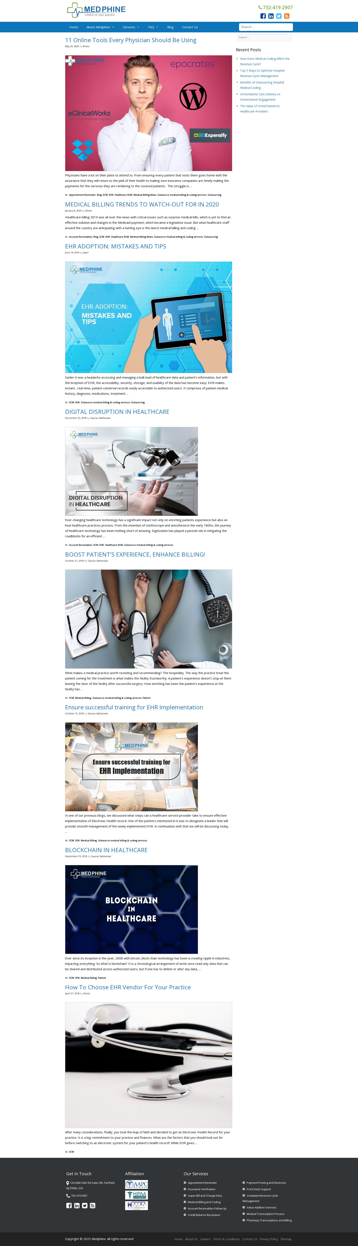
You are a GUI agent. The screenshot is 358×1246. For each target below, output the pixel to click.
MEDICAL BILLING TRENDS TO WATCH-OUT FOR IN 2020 (142, 204)
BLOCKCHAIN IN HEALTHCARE (106, 850)
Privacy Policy (269, 1239)
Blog (170, 27)
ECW (105, 194)
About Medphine (98, 27)
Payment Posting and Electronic (266, 1183)
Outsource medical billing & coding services (181, 194)
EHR (111, 194)
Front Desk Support (259, 1189)
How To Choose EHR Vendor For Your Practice (128, 987)
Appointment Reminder (82, 194)
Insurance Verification (201, 1189)
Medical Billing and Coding (204, 1202)
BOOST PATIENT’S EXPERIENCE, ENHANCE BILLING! (135, 554)
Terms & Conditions (226, 1239)
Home (73, 27)
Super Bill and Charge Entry (205, 1195)
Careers (205, 1239)
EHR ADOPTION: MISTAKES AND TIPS (115, 246)
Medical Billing (83, 697)
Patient (146, 697)
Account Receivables (80, 236)
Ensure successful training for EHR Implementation (134, 707)
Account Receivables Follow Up (207, 1208)
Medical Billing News (145, 194)
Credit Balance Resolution (204, 1215)
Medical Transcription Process (265, 1214)
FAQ (151, 27)
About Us (191, 1239)
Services (129, 27)
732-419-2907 (278, 7)
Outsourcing (214, 194)
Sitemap (286, 1239)
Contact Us (190, 27)
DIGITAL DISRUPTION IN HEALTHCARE (117, 411)
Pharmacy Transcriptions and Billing (269, 1220)
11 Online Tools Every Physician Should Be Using (130, 40)
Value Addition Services (261, 1207)
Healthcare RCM (123, 194)
